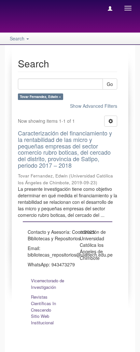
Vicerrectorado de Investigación (47, 283)
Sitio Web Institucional (42, 319)
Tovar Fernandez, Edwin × (40, 96)
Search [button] (18, 38)
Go (110, 84)
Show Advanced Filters (93, 106)
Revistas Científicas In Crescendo (43, 303)
